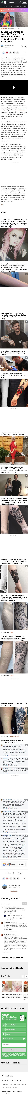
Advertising (17, 1084)
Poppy (12, 632)
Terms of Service (6, 1093)
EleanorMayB (7, 922)
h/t (2, 205)
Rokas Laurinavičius (9, 45)
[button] (23, 976)
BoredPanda (9, 2)
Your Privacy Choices (7, 1084)
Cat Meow (6, 934)
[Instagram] (5, 1080)
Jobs (3, 1087)
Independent (21, 110)
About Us (24, 1084)
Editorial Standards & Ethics (8, 1091)
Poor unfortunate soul (9, 907)
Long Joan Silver (11, 915)
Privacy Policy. (6, 1056)
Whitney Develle (14, 736)
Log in (24, 2)
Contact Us (8, 1087)
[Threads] (15, 1080)
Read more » (14, 891)
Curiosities (4, 28)
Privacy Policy (20, 1091)
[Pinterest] (7, 1080)
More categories (8, 1038)
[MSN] (17, 1080)
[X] (10, 1080)
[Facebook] (2, 1080)
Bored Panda (7, 1076)
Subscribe (14, 1050)
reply (10, 912)
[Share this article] (24, 52)
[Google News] (20, 1080)
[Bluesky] (12, 1080)
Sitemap (15, 1087)
